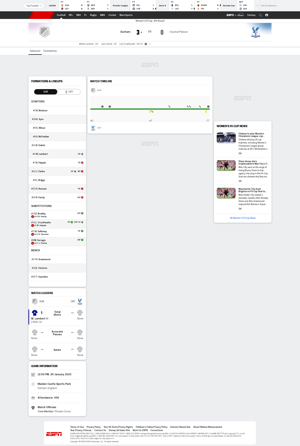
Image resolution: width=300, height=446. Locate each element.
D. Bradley (40, 213)
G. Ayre (39, 119)
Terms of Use (77, 427)
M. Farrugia (39, 240)
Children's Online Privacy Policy (152, 427)
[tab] (45, 91)
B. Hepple (41, 163)
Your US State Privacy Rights (118, 427)
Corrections (157, 430)
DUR (99, 90)
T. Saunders (42, 277)
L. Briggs (40, 180)
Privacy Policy (94, 427)
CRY (99, 128)
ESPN (42, 15)
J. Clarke (40, 171)
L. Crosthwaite (43, 222)
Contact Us (100, 430)
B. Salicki (40, 145)
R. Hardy (40, 197)
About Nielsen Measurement (207, 427)
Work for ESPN (140, 430)
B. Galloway (41, 231)
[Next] (257, 5)
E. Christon (41, 268)
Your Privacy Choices (80, 430)
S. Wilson (40, 128)
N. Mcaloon (41, 110)
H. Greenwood (43, 259)
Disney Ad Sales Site (119, 430)
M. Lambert (42, 154)
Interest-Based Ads (180, 427)
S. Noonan (41, 189)
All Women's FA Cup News (243, 218)
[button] (260, 15)
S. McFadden (42, 136)
